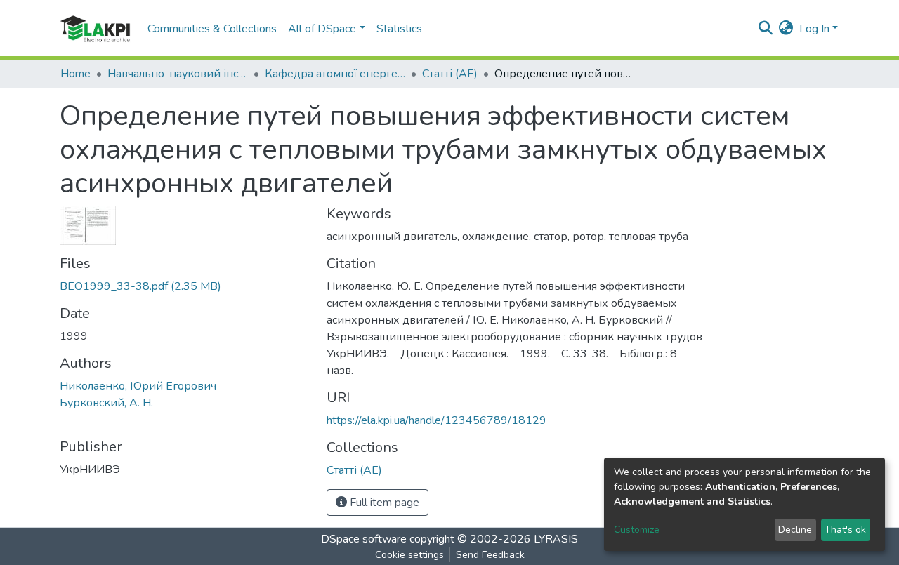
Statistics (399, 28)
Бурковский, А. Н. (106, 403)
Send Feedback (490, 554)
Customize (637, 529)
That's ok (845, 529)
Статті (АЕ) (450, 73)
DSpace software (364, 539)
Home (75, 73)
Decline (795, 529)
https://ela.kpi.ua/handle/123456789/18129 (436, 420)
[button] (786, 28)
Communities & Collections (212, 28)
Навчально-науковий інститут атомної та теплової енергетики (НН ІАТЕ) (177, 73)
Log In (814, 28)
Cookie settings (409, 554)
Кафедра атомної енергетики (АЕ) (335, 73)
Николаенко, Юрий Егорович (138, 386)
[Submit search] (766, 28)
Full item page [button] (383, 502)
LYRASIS (556, 539)
